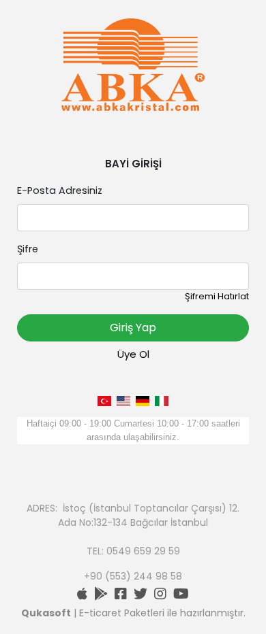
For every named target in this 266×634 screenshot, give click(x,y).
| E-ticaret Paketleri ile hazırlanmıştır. (133, 613)
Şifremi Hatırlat (217, 296)
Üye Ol (133, 354)
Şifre (27, 249)
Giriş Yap (133, 327)
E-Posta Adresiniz (59, 190)
